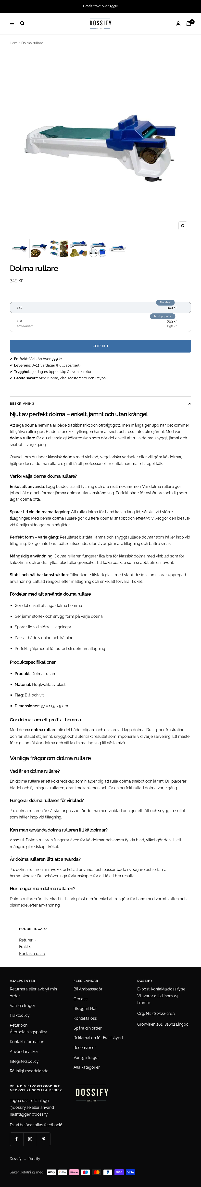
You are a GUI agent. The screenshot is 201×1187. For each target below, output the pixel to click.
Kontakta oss (85, 1018)
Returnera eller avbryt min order (33, 992)
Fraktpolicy (20, 1015)
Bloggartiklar (85, 1008)
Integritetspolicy (24, 1061)
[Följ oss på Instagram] (30, 1139)
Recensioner (85, 1047)
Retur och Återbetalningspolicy (28, 1028)
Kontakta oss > (32, 953)
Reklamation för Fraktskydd (98, 1037)
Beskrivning (22, 403)
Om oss (81, 999)
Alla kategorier (87, 1067)
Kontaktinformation (27, 1041)
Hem (13, 43)
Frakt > (25, 946)
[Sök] (22, 23)
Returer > (27, 940)
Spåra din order (88, 1028)
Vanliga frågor (22, 1005)
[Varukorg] (188, 23)
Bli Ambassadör (88, 989)
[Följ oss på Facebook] (16, 1139)
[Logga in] (178, 23)
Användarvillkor (24, 1051)
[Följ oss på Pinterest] (43, 1139)
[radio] (100, 307)
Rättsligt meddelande (29, 1071)
